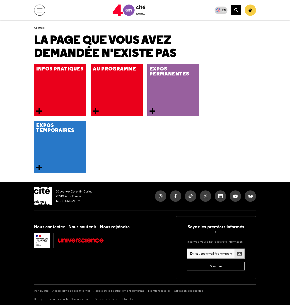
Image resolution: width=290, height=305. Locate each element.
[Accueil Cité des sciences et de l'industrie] (43, 196)
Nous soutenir (82, 227)
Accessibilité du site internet (71, 291)
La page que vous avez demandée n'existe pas (105, 46)
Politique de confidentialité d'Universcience (62, 299)
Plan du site (41, 291)
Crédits (127, 299)
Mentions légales (159, 291)
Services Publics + (107, 299)
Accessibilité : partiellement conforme (119, 291)
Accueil (39, 28)
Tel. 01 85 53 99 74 (68, 201)
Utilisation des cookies (188, 291)
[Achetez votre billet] (250, 10)
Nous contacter (49, 227)
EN (224, 10)
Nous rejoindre (115, 227)
